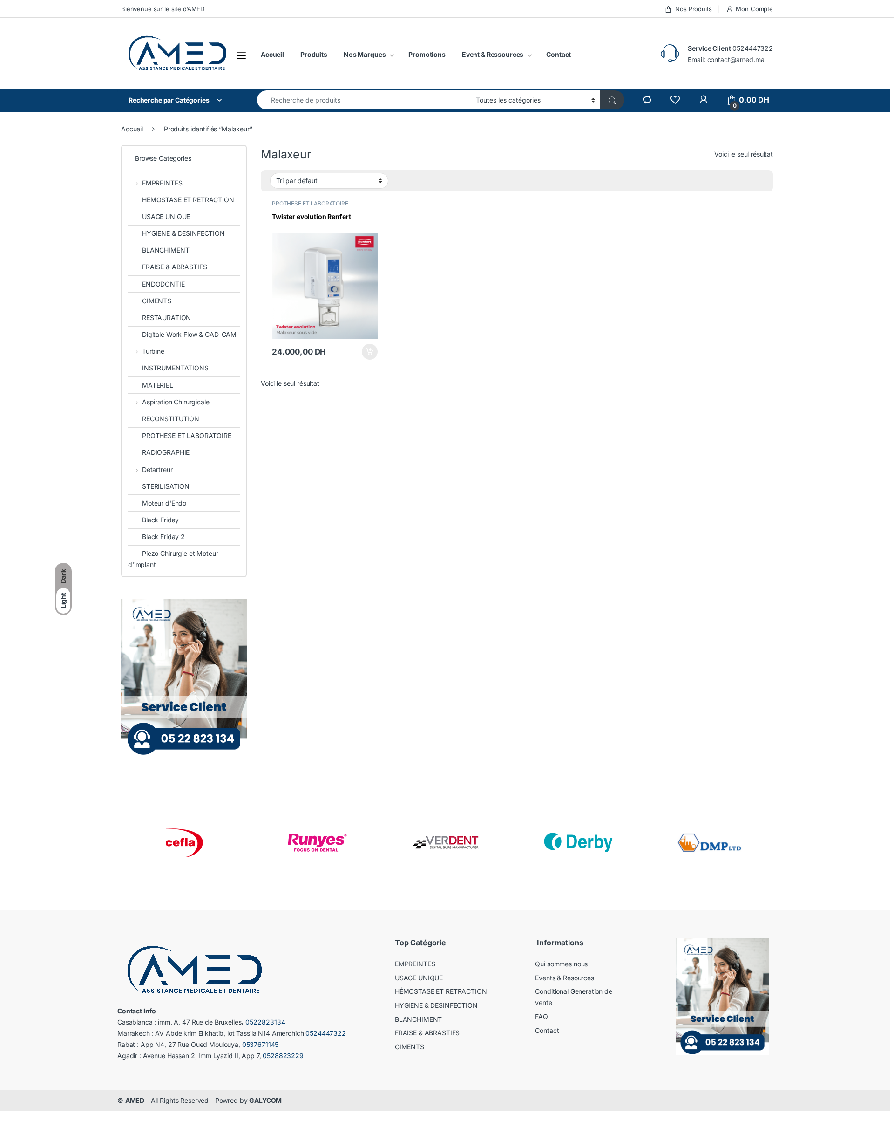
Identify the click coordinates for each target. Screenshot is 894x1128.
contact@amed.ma (736, 59)
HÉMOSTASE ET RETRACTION (188, 200)
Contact (558, 54)
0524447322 (752, 48)
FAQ (541, 1016)
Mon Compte (754, 9)
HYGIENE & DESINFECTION (183, 233)
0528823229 (283, 1056)
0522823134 (265, 1022)
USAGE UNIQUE (166, 216)
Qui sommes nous (561, 964)
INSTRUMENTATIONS (175, 368)
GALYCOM (265, 1100)
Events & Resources (564, 978)
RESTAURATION (166, 317)
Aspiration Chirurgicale (176, 402)
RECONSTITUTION (170, 419)
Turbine (153, 351)
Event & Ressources (492, 54)
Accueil (272, 54)
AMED (134, 1100)
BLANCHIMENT (165, 250)
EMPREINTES (162, 183)
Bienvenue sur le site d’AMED (162, 9)
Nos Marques (365, 54)
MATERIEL (157, 385)
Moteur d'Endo (164, 503)
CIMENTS (156, 301)
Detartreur (157, 469)
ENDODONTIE (163, 284)
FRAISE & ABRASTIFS (174, 267)
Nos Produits (693, 9)
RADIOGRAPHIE (166, 452)
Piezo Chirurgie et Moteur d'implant (173, 558)
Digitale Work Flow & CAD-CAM (189, 334)
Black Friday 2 (163, 536)
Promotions (427, 54)
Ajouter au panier (367, 352)
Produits (313, 54)
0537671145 (260, 1044)
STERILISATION (166, 486)
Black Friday (160, 520)
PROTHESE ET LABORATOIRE (310, 203)
